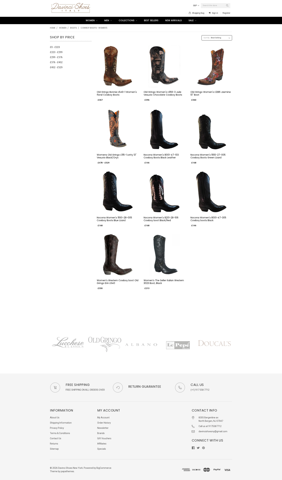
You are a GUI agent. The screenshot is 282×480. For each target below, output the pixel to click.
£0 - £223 (55, 47)
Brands (101, 433)
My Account (103, 417)
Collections (127, 20)
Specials (101, 449)
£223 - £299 (56, 52)
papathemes (67, 471)
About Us (54, 417)
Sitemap (54, 449)
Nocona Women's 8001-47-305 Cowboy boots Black (208, 219)
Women (90, 20)
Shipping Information (61, 422)
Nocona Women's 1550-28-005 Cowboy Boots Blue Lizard (114, 219)
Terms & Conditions (60, 433)
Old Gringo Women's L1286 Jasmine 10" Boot (210, 93)
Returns (54, 443)
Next (232, 348)
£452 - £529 (56, 67)
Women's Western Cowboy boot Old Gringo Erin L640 (117, 282)
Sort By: (207, 38)
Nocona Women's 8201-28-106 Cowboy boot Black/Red (161, 219)
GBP (195, 5)
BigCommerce (103, 468)
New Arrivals (173, 20)
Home (52, 27)
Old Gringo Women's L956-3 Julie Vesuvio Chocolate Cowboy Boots (163, 93)
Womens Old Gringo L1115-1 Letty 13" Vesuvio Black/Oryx (116, 156)
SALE (191, 20)
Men (107, 20)
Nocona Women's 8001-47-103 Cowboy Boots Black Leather (161, 156)
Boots (73, 27)
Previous (50, 348)
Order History (104, 422)
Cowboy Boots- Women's (94, 27)
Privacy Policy (57, 428)
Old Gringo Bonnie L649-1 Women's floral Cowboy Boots (117, 93)
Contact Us (55, 438)
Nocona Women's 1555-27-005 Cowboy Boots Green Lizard (208, 156)
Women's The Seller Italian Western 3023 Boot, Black (164, 282)
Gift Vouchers (104, 438)
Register (226, 13)
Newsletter (103, 428)
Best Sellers (151, 20)
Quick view (117, 84)
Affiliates (101, 443)
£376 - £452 (56, 62)
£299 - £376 (56, 57)
